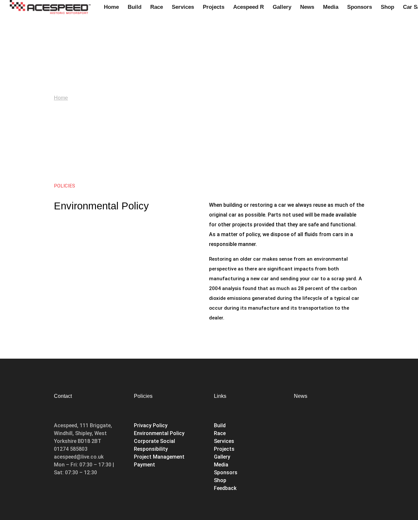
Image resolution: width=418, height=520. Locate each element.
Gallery (222, 457)
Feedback (225, 488)
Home (61, 98)
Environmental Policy (159, 433)
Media (221, 465)
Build (220, 425)
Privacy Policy (151, 425)
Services (224, 441)
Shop (221, 480)
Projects (224, 449)
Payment (144, 465)
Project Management (159, 457)
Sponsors (225, 472)
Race (220, 433)
